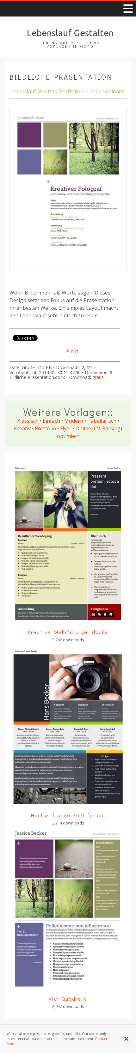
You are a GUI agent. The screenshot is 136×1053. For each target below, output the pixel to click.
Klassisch (28, 420)
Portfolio (45, 428)
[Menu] (128, 8)
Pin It (72, 351)
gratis (98, 377)
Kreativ (22, 428)
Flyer (65, 428)
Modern (73, 420)
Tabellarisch (101, 420)
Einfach (51, 420)
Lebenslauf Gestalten (70, 33)
